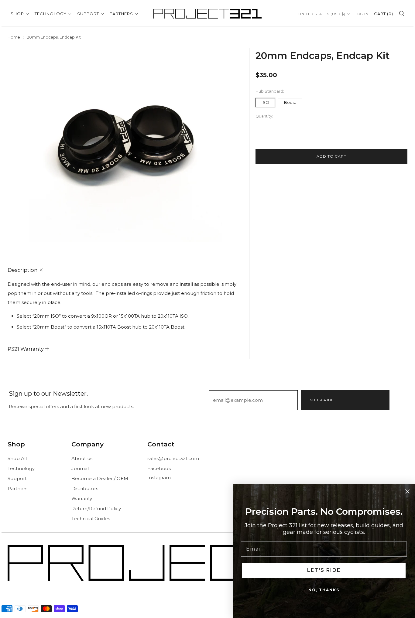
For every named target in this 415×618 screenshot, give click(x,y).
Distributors (84, 488)
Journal (80, 468)
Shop (17, 13)
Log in (362, 14)
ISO (265, 102)
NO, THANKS (323, 590)
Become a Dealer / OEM (99, 478)
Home (14, 37)
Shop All (17, 458)
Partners (121, 13)
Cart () (383, 13)
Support (88, 13)
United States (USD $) (321, 14)
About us (81, 458)
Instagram (159, 477)
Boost (290, 102)
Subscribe (322, 400)
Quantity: (264, 116)
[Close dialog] (407, 491)
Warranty (81, 498)
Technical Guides (90, 518)
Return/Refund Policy (96, 508)
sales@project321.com (173, 458)
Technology (51, 13)
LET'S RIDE (324, 570)
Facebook (159, 468)
